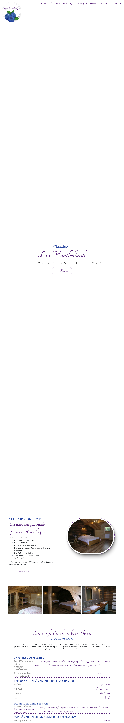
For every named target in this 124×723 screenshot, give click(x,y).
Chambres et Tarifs (57, 3)
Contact (114, 3)
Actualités (94, 3)
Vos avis (104, 3)
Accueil (44, 3)
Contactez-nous (23, 571)
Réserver (64, 271)
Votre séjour (82, 3)
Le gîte (71, 3)
